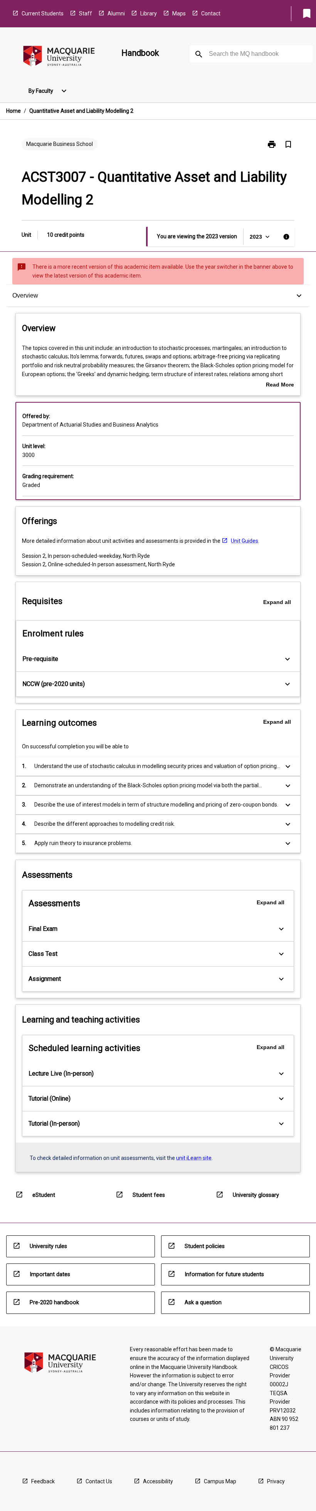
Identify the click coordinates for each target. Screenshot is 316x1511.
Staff (85, 13)
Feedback (43, 1481)
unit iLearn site (194, 1158)
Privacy (276, 1481)
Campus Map (220, 1481)
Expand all (277, 602)
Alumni (116, 13)
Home (13, 111)
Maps (179, 13)
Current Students (43, 13)
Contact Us (99, 1481)
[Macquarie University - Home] (59, 57)
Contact (210, 13)
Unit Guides (244, 541)
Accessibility (158, 1481)
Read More (280, 385)
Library (148, 13)
